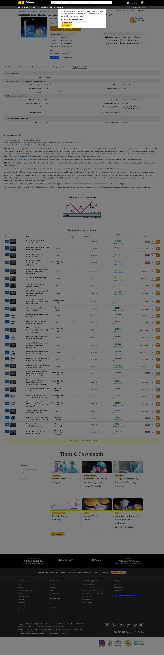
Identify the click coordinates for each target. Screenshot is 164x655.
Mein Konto (133, 3)
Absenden (66, 25)
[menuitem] (25, 7)
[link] (143, 1)
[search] (81, 2)
